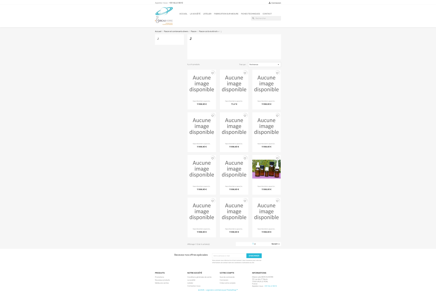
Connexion (224, 280)
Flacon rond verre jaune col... (202, 101)
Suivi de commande (227, 277)
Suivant (276, 244)
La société (195, 14)
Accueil (183, 14)
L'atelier (207, 14)
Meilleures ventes (162, 283)
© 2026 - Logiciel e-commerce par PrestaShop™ (218, 290)
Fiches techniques (250, 14)
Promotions (159, 277)
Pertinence (264, 64)
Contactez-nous (193, 286)
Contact (267, 14)
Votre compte (227, 273)
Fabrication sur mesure (226, 14)
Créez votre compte (227, 283)
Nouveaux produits (162, 280)
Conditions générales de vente (199, 277)
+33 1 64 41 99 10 (176, 3)
